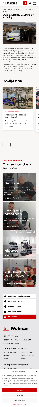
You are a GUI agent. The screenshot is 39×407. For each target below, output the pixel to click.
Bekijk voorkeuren (19, 400)
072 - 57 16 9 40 (10, 336)
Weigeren (19, 395)
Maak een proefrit (15, 301)
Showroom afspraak (15, 311)
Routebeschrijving (12, 343)
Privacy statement (22, 404)
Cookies (14, 404)
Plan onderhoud (25, 3)
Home (4, 9)
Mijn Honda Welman (30, 3)
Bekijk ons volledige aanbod (19, 296)
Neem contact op (14, 306)
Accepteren (19, 390)
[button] (36, 371)
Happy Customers (13, 9)
